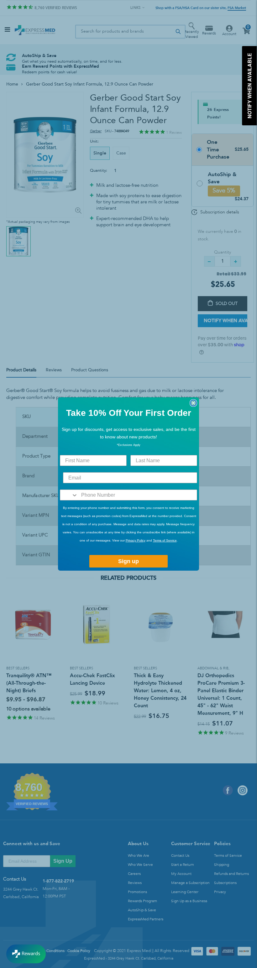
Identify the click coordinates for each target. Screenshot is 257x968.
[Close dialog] (193, 403)
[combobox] (69, 495)
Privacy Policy (135, 540)
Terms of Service (165, 540)
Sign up (128, 561)
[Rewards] (26, 953)
